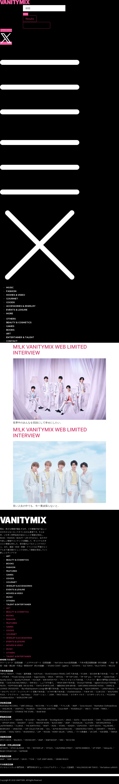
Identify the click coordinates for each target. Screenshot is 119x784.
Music (9, 597)
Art (8, 556)
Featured (11, 571)
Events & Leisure (15, 589)
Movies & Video (14, 593)
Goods (10, 578)
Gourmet (11, 582)
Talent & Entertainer (18, 604)
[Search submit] (25, 14)
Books (10, 563)
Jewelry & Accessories (19, 586)
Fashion (10, 567)
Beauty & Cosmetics (17, 560)
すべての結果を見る (37, 25)
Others (10, 601)
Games (9, 575)
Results (30, 18)
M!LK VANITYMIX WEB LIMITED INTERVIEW (50, 350)
